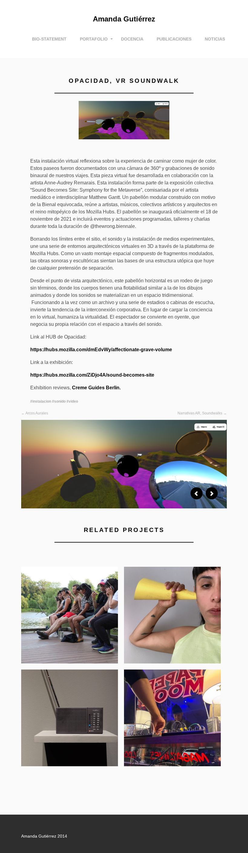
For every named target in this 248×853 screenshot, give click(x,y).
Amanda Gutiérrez (124, 19)
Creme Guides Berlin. (96, 387)
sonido (60, 401)
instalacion (41, 401)
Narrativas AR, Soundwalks (200, 413)
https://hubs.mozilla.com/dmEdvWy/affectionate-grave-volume (101, 349)
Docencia (132, 39)
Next (212, 493)
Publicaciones (174, 39)
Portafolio (94, 39)
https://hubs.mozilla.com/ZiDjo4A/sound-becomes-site (92, 375)
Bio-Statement (49, 39)
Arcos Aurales (36, 413)
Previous (197, 493)
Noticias (215, 39)
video (73, 401)
